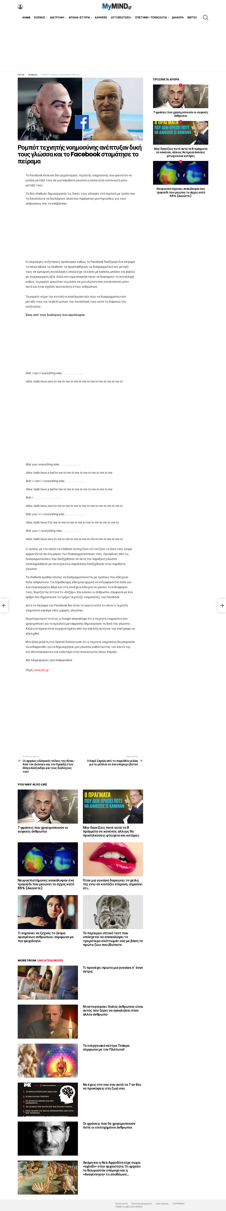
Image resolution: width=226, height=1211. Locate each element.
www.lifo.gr (41, 670)
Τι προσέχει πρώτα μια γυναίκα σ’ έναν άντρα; (113, 969)
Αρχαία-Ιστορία (79, 17)
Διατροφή (57, 17)
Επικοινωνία (121, 1203)
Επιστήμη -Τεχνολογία (151, 17)
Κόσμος (39, 17)
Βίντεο (192, 17)
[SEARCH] (205, 17)
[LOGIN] (20, 6)
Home (26, 17)
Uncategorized (50, 960)
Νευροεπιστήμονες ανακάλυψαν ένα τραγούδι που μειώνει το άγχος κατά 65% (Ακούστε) (46, 884)
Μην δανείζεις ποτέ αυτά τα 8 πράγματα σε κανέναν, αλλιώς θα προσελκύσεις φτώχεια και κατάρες (111, 831)
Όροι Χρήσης (162, 1203)
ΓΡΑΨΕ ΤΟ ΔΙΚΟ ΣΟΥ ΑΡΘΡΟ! (129, 1207)
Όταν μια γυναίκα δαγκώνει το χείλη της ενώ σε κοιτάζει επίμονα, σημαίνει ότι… (112, 884)
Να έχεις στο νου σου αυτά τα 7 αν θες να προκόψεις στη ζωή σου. (112, 1086)
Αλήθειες (101, 17)
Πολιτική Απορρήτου (141, 1203)
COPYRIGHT (179, 1203)
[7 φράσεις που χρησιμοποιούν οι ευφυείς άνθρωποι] (48, 807)
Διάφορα (178, 17)
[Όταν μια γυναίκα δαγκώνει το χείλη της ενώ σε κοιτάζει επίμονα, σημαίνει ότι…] (113, 859)
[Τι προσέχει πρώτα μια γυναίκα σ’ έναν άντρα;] (48, 983)
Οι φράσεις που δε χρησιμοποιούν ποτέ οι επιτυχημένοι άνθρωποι (109, 1125)
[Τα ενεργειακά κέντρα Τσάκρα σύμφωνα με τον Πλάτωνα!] (48, 1061)
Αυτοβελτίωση (121, 17)
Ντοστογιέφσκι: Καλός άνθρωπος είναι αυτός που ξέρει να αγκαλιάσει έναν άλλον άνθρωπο (113, 1010)
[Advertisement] (113, 46)
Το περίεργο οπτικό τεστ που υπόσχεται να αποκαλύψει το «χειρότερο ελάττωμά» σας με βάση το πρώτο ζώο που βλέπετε (113, 939)
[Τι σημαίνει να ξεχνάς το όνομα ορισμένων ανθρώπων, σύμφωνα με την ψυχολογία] (48, 912)
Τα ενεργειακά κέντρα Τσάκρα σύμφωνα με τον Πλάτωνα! (106, 1047)
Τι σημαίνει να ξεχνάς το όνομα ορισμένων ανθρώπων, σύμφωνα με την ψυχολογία (46, 937)
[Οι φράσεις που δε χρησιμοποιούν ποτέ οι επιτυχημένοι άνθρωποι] (48, 1139)
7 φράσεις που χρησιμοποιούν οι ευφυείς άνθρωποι (43, 829)
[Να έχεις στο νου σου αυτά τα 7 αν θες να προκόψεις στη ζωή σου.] (48, 1100)
